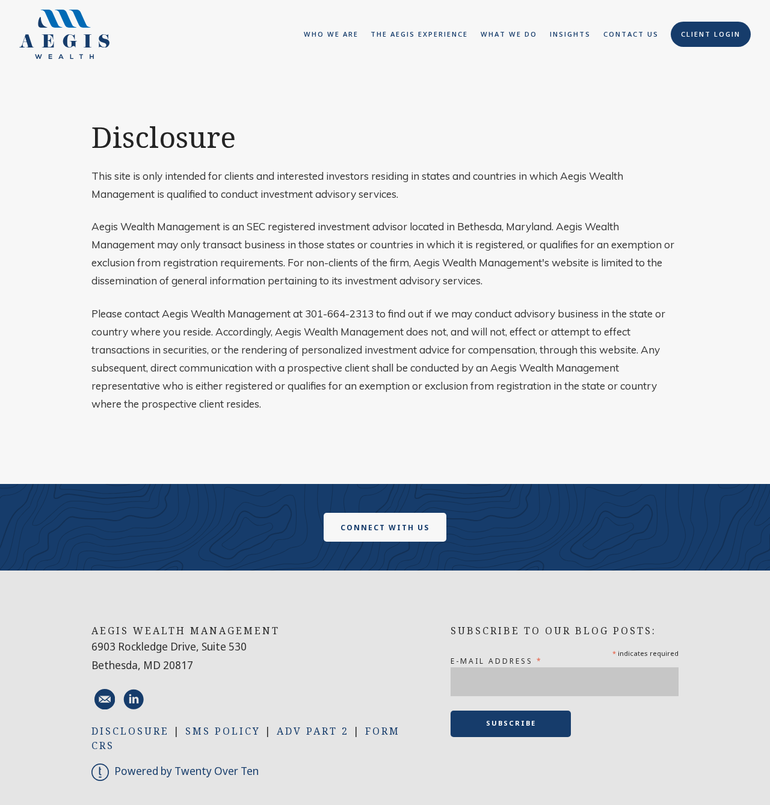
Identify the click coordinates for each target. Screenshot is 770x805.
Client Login (711, 33)
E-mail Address (497, 661)
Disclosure (130, 731)
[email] (104, 699)
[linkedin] (133, 699)
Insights (570, 33)
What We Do (509, 33)
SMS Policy (222, 731)
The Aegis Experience (419, 33)
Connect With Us (385, 527)
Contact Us (631, 33)
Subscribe (511, 722)
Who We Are (331, 33)
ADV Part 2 (313, 731)
